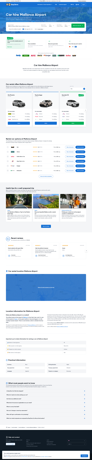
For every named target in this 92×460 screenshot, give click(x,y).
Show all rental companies (46, 176)
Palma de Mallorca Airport (62, 326)
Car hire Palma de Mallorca (31, 427)
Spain (16, 319)
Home (9, 427)
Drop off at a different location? (15, 29)
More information (70, 147)
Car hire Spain (14, 427)
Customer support (63, 4)
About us (28, 439)
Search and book (80, 147)
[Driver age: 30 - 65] (23, 29)
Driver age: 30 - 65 (28, 29)
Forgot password (50, 441)
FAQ (56, 4)
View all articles (46, 226)
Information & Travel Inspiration (44, 4)
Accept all (84, 456)
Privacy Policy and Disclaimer (32, 446)
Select (19, 123)
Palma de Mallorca (32, 325)
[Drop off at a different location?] (8, 29)
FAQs (27, 441)
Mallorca (25, 317)
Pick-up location (11, 25)
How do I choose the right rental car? (33, 443)
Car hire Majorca (22, 427)
